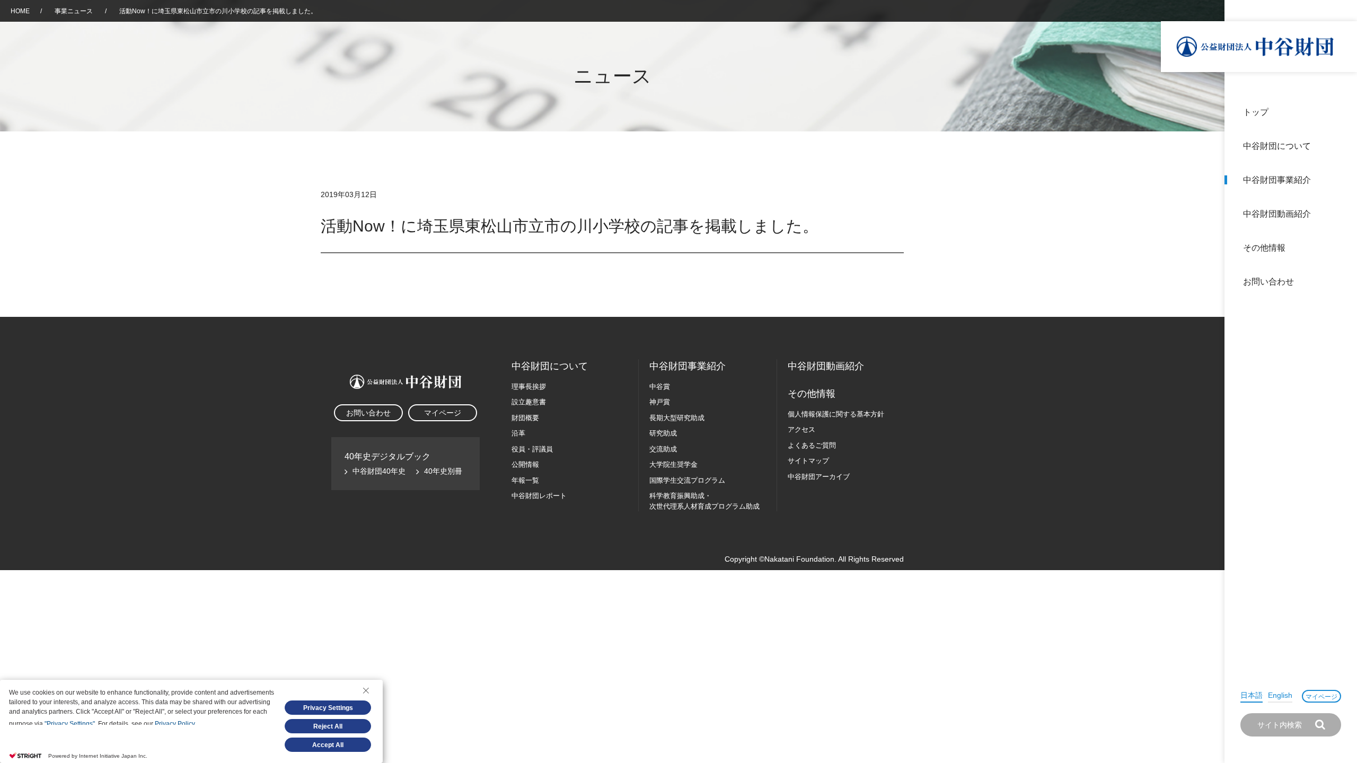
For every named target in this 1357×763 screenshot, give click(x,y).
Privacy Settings (328, 708)
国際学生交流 (687, 480)
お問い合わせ (1268, 281)
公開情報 (525, 464)
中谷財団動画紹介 (1277, 213)
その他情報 (1264, 247)
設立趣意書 (529, 402)
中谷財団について (1277, 145)
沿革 (1341, 213)
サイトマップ (808, 461)
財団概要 (525, 418)
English (1280, 695)
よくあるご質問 (812, 445)
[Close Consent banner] (366, 690)
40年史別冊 (443, 471)
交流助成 (663, 449)
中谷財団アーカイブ (819, 477)
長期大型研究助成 (676, 418)
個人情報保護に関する (836, 414)
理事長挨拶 (529, 387)
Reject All (327, 726)
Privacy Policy (175, 723)
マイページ (1321, 696)
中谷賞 (659, 387)
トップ (1255, 112)
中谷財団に (550, 366)
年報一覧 (525, 480)
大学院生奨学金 (673, 464)
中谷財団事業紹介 (1277, 179)
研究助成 (663, 433)
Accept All (327, 745)
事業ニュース (74, 11)
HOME (20, 11)
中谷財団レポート (539, 496)
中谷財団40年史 (379, 471)
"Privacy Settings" (70, 723)
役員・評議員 (532, 449)
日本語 (1251, 695)
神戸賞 (659, 402)
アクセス (801, 429)
